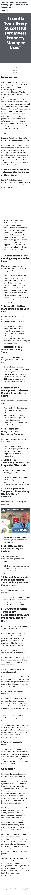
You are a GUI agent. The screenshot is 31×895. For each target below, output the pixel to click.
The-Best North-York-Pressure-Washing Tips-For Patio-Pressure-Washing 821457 (14, 4)
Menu (4, 10)
